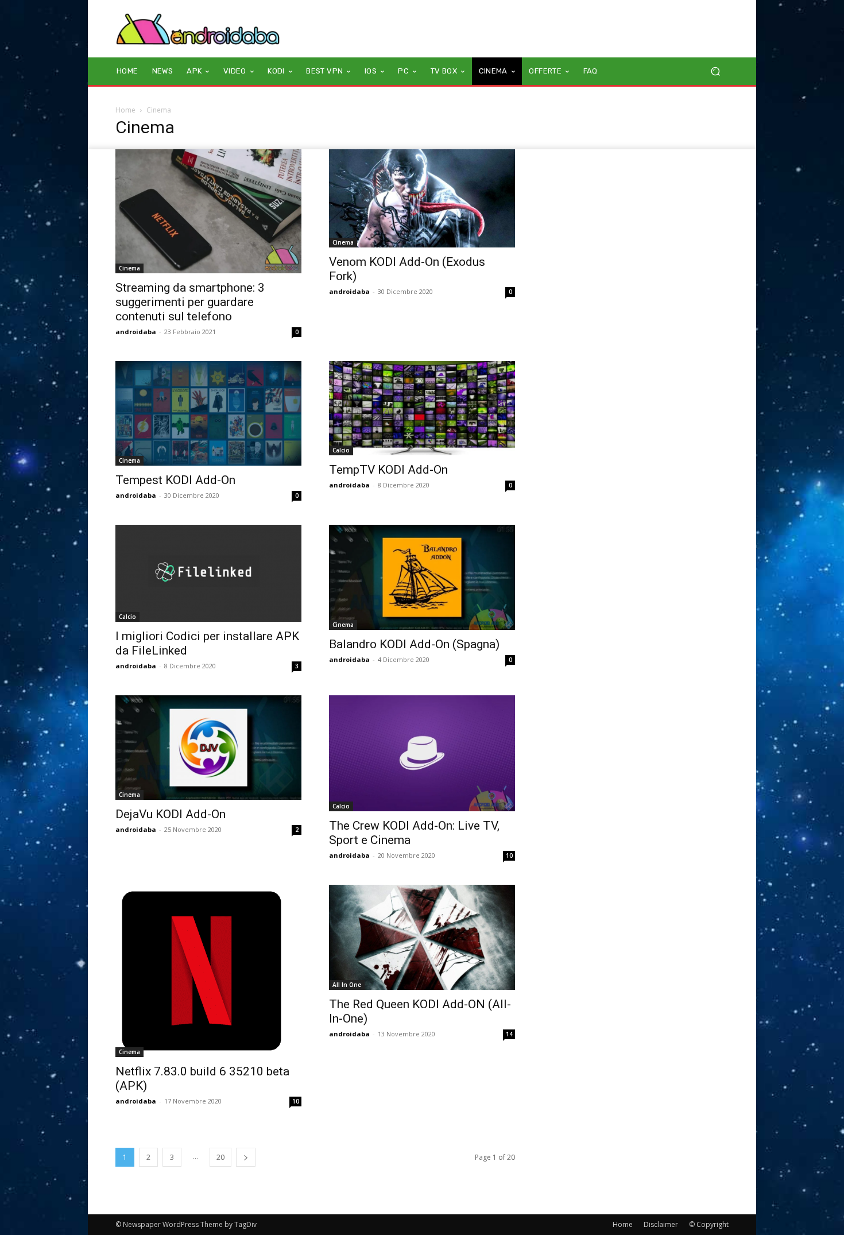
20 (220, 1157)
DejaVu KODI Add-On (170, 814)
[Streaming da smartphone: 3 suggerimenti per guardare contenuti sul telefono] (208, 211)
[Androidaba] (197, 28)
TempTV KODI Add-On (388, 470)
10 (509, 855)
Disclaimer (661, 1224)
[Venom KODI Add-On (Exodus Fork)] (422, 198)
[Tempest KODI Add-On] (208, 413)
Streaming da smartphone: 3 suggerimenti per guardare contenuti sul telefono (190, 302)
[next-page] (245, 1157)
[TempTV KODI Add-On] (422, 408)
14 (509, 1034)
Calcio (341, 450)
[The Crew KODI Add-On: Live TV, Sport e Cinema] (422, 753)
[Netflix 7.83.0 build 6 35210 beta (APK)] (208, 971)
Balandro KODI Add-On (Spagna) (414, 644)
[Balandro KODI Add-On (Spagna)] (422, 577)
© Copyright (709, 1224)
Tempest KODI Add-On (175, 480)
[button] (715, 71)
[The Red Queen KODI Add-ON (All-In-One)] (422, 937)
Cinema (129, 268)
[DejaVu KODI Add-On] (208, 747)
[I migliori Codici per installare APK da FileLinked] (208, 573)
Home (125, 110)
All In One (346, 985)
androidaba (135, 331)
